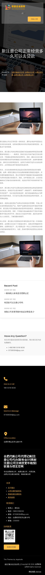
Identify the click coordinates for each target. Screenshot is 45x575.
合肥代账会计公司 (18, 72)
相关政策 (11, 497)
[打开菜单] (22, 13)
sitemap (38, 572)
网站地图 (32, 572)
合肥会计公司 (29, 72)
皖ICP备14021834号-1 (13, 564)
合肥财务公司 (29, 75)
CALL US (34, 19)
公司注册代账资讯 (14, 491)
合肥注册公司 (18, 75)
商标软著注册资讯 (14, 494)
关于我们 (11, 488)
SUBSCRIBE (11, 547)
